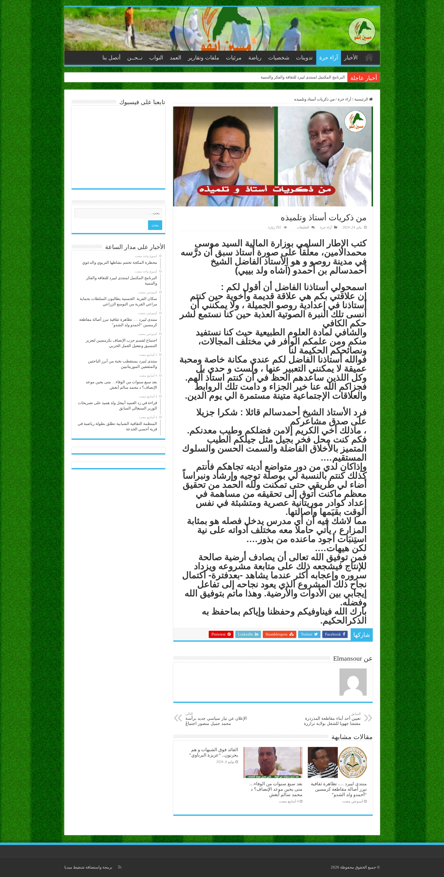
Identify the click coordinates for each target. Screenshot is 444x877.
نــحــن (135, 58)
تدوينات (304, 58)
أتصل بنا (111, 58)
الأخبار (351, 58)
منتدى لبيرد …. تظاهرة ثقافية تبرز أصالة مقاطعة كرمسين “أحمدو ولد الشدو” (339, 789)
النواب (156, 58)
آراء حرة (328, 58)
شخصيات (278, 58)
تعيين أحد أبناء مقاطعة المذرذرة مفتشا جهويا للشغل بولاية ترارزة (332, 719)
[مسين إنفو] (361, 30)
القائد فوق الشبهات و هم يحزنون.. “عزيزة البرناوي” (213, 752)
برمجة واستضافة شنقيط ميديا (88, 867)
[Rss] (119, 867)
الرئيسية (369, 57)
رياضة (255, 58)
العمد (175, 58)
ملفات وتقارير (203, 58)
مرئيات (234, 58)
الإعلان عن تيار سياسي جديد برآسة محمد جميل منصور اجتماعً (216, 719)
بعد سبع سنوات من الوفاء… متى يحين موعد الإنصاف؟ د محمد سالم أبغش (275, 789)
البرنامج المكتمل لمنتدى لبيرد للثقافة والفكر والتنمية (303, 77)
